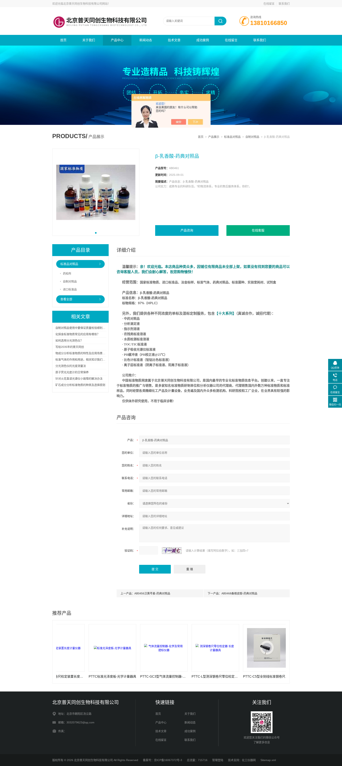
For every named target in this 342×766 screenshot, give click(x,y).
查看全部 (66, 299)
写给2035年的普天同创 (69, 346)
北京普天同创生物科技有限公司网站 (85, 3)
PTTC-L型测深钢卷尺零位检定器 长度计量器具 (192, 676)
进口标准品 (70, 289)
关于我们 (88, 40)
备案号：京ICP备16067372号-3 (162, 760)
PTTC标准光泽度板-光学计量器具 (89, 676)
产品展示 (213, 136)
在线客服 (258, 230)
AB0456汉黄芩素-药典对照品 (152, 593)
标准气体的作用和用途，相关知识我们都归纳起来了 (87, 359)
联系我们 (284, 3)
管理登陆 (217, 760)
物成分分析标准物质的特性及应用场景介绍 (81, 353)
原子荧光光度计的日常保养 (72, 372)
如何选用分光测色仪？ (69, 340)
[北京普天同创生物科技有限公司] (99, 11)
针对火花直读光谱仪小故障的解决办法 (79, 378)
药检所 (67, 273)
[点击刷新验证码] (172, 550)
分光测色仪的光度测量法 (70, 365)
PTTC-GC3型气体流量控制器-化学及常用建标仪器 (141, 676)
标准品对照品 (232, 136)
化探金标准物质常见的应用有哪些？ (77, 334)
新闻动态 (145, 40)
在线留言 (269, 3)
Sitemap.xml (268, 760)
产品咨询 (186, 230)
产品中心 (117, 40)
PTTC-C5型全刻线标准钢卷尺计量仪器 (244, 676)
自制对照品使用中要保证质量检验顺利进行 (81, 327)
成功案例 (202, 40)
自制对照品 (252, 136)
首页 (63, 40)
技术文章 (174, 40)
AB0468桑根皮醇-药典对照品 (239, 593)
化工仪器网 (249, 760)
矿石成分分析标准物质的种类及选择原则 (80, 384)
